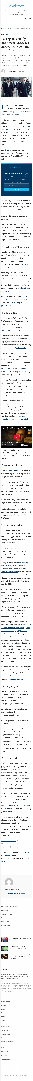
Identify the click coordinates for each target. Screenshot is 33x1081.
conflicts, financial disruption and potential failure (14, 419)
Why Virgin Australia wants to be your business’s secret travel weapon (20, 939)
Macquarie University (9, 847)
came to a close (13, 115)
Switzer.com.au (5, 1034)
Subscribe (4, 1055)
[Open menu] (2, 18)
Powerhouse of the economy (9, 906)
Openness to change (7, 914)
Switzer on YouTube (7, 1041)
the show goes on (16, 679)
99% (17, 261)
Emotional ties (5, 910)
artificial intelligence (9, 572)
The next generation (7, 918)
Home (2, 28)
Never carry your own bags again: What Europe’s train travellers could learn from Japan (20, 956)
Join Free (16, 189)
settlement (7, 150)
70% (21, 264)
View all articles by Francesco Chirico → (16, 893)
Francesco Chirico (11, 71)
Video (3, 1020)
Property (3, 1013)
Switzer (16, 6)
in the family (21, 348)
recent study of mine (11, 470)
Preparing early (5, 925)
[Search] (30, 18)
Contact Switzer (5, 1059)
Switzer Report (5, 1001)
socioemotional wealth (11, 330)
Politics (3, 1016)
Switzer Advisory (6, 1038)
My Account (4, 1051)
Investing (3, 1009)
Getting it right (5, 921)
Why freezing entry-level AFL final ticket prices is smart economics (19, 947)
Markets (3, 1005)
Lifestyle (9, 28)
